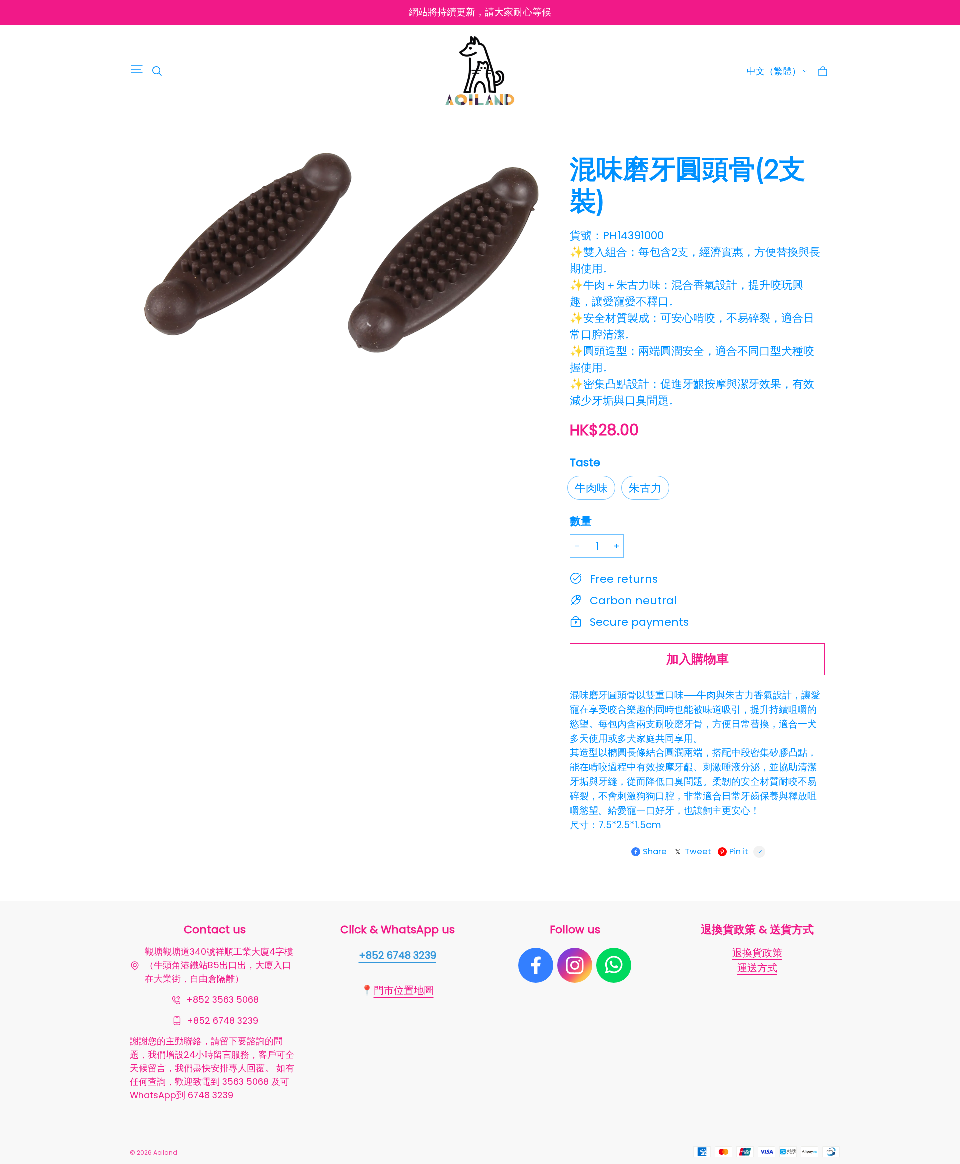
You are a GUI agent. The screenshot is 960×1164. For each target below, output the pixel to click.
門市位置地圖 (404, 990)
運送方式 (758, 968)
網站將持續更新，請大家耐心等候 (480, 12)
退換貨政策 (757, 953)
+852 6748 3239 (397, 955)
